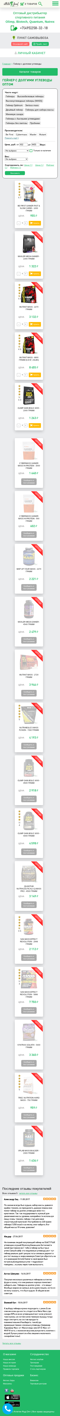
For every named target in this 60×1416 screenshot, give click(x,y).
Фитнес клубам (36, 1359)
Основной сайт (20, 44)
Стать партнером (38, 1369)
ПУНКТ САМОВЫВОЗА (32, 38)
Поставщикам (36, 1366)
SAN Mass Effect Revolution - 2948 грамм (29, 941)
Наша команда (9, 1366)
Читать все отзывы (11, 1343)
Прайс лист (41, 44)
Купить (36, 223)
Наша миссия (9, 1359)
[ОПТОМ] (29, 201)
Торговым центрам (38, 1384)
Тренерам (34, 1363)
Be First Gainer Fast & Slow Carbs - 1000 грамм (29, 208)
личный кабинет (31, 53)
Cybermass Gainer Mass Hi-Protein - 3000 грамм (29, 465)
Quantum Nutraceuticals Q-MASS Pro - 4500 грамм (29, 888)
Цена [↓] (39, 165)
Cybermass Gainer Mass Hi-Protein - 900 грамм (28, 518)
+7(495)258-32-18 (34, 28)
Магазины (7, 1384)
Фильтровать (15, 173)
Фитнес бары (9, 1380)
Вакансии (34, 1380)
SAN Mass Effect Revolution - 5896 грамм (29, 994)
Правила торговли (11, 1369)
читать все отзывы (28, 1193)
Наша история (9, 1363)
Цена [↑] (28, 165)
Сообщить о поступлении (29, 481)
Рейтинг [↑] (15, 167)
